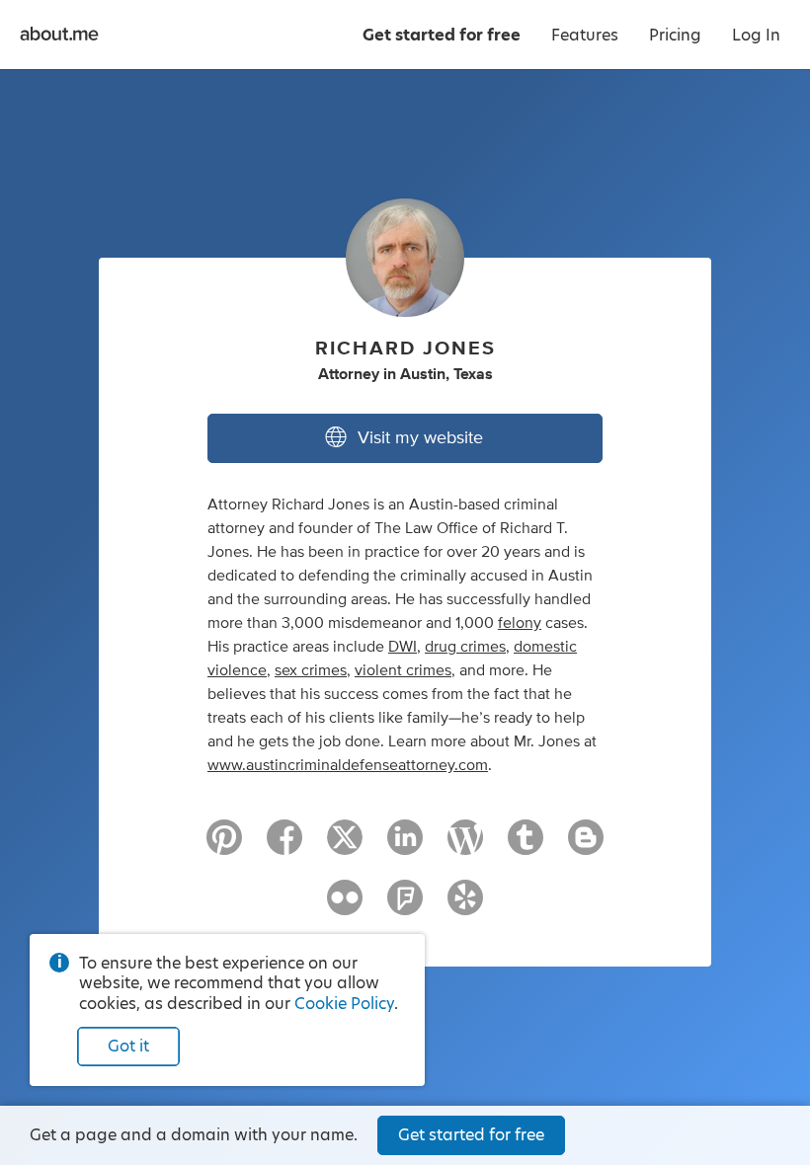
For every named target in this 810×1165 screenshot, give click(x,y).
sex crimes (311, 670)
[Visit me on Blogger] (586, 846)
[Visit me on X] (345, 846)
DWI (402, 647)
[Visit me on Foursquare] (405, 906)
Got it (128, 1046)
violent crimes (403, 670)
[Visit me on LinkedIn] (405, 846)
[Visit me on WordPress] (465, 846)
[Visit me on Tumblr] (525, 846)
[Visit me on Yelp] (465, 906)
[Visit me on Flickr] (345, 906)
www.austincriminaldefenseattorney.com (347, 765)
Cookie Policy (344, 1003)
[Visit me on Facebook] (284, 846)
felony (519, 623)
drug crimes (465, 647)
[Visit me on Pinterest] (224, 846)
